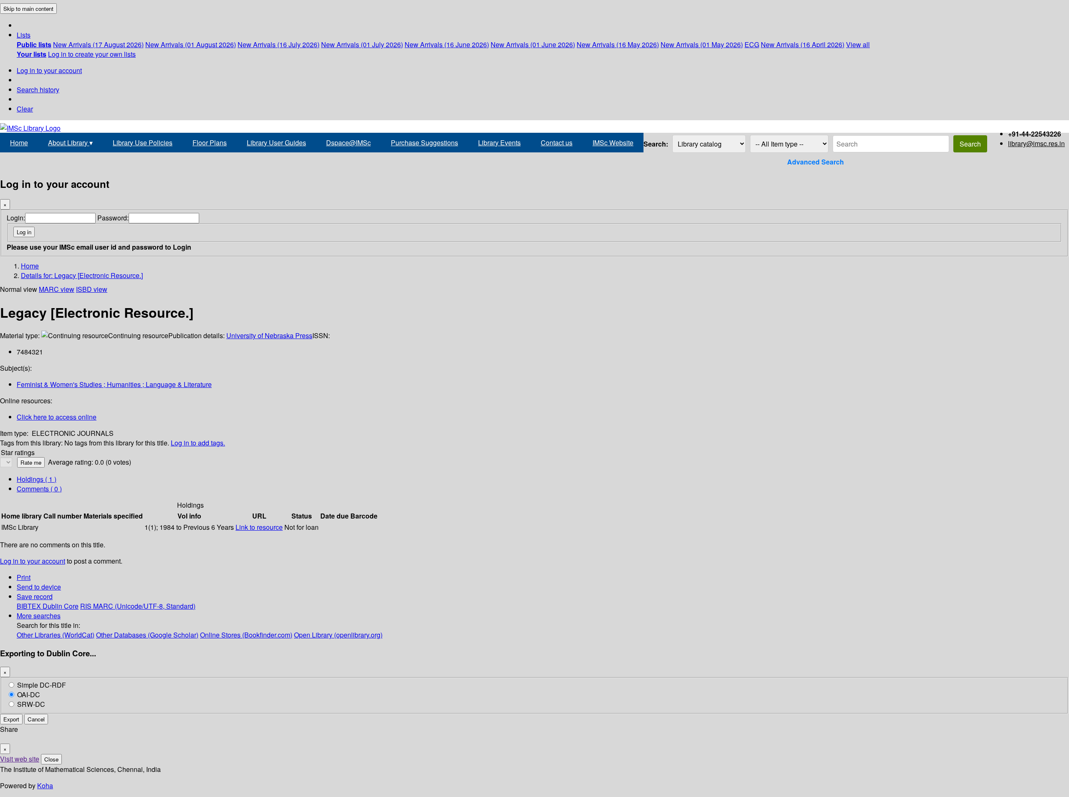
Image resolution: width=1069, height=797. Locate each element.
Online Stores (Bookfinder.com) (246, 635)
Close (51, 759)
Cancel (36, 719)
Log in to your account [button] (32, 561)
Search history (38, 89)
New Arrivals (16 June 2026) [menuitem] (447, 44)
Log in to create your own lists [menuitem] (92, 54)
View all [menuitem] (858, 44)
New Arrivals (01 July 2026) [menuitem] (362, 44)
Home (19, 142)
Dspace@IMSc (348, 142)
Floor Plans (210, 142)
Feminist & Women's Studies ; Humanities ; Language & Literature (114, 384)
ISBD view (91, 289)
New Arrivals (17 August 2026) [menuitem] (98, 44)
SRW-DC (31, 704)
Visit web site (19, 759)
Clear (25, 109)
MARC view (56, 289)
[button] (23, 35)
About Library (70, 142)
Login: (16, 218)
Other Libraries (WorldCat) (55, 635)
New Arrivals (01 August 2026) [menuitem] (190, 44)
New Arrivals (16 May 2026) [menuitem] (618, 44)
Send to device (39, 587)
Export (11, 719)
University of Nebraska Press (269, 335)
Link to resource (259, 527)
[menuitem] (34, 44)
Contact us (556, 142)
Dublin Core (61, 606)
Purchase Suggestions (424, 142)
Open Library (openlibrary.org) (338, 635)
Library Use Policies (142, 142)
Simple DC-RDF (41, 685)
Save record (35, 596)
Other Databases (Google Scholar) (147, 635)
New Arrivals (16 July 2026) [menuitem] (278, 44)
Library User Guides (276, 142)
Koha (45, 785)
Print (23, 577)
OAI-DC (28, 694)
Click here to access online (56, 417)
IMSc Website (613, 142)
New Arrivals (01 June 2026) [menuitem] (533, 44)
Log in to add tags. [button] (198, 443)
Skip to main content (28, 9)
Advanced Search (815, 162)
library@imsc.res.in (1036, 143)
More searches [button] (39, 615)
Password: (113, 218)
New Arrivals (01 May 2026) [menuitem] (702, 44)
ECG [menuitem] (752, 44)
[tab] (39, 488)
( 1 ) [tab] (36, 479)
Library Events (499, 142)
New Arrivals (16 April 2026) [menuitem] (802, 44)
